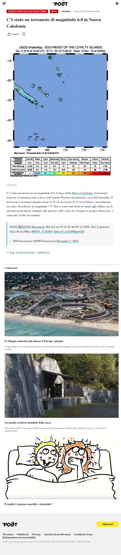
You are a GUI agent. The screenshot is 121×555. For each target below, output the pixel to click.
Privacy (36, 534)
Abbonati (108, 524)
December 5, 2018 (67, 241)
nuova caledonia (25, 252)
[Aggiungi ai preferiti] (23, 34)
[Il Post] (60, 3)
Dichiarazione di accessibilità (19, 537)
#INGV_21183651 (42, 231)
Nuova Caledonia (82, 193)
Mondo (66, 11)
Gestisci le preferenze (57, 534)
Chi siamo (7, 534)
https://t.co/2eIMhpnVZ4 (69, 231)
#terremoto (38, 227)
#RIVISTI (24, 227)
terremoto (43, 252)
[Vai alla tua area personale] (117, 3)
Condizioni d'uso (83, 534)
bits (54, 11)
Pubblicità (22, 534)
